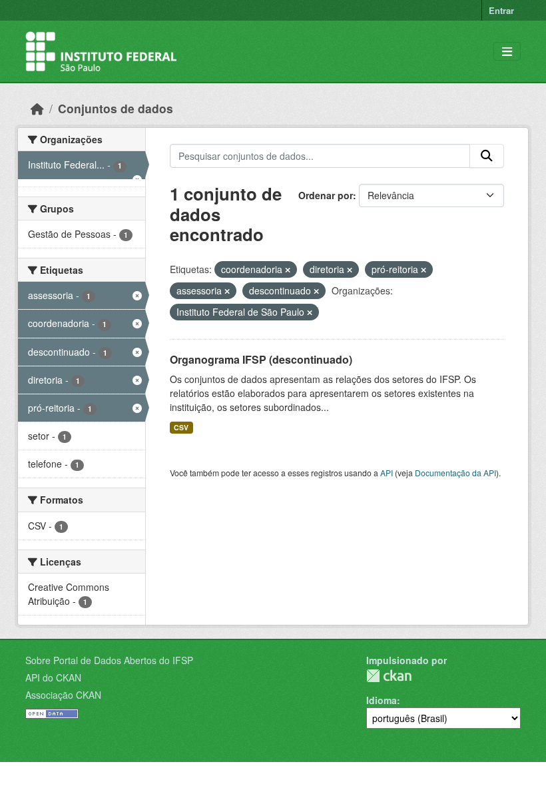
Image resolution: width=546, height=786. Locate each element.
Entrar (501, 10)
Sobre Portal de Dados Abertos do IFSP (109, 660)
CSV (181, 427)
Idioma (381, 700)
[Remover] (287, 269)
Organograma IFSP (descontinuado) (261, 359)
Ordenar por (325, 195)
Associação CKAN (63, 694)
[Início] (37, 108)
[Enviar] (486, 156)
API (386, 472)
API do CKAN (53, 677)
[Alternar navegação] (507, 51)
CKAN (388, 676)
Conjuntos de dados (115, 108)
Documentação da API (455, 472)
